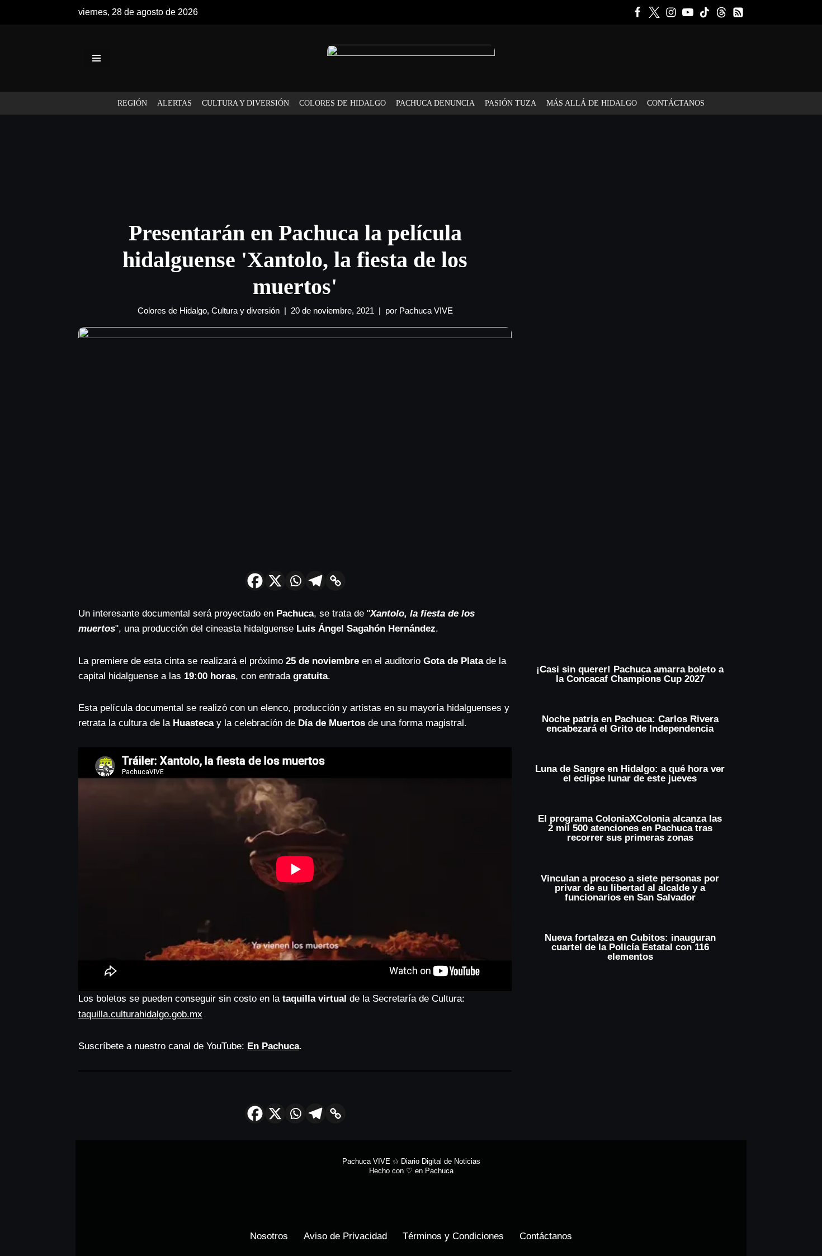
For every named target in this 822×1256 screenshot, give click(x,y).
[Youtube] (687, 12)
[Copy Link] (335, 581)
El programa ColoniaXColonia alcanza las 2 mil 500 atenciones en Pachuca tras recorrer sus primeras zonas (630, 828)
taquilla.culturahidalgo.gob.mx (140, 1014)
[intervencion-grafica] (411, 158)
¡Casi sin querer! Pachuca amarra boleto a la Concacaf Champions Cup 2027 (630, 674)
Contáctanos (676, 103)
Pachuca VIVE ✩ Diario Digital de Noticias (411, 1161)
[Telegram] (315, 581)
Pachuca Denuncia (435, 103)
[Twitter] (654, 12)
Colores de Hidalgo (342, 103)
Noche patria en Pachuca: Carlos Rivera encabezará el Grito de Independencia (630, 724)
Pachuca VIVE (426, 310)
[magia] (636, 510)
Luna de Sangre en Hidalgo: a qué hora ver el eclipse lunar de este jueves (630, 774)
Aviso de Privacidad (345, 1236)
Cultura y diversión (245, 103)
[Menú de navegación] (96, 58)
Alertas (174, 103)
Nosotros (269, 1236)
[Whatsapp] (295, 581)
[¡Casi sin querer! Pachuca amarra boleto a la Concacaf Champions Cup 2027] (630, 660)
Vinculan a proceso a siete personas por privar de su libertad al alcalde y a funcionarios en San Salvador (630, 888)
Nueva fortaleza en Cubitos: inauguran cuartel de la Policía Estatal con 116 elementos (630, 947)
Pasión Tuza (510, 103)
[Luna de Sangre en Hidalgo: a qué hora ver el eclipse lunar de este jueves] (630, 759)
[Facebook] (637, 12)
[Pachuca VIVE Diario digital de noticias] (411, 58)
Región (132, 103)
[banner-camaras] (636, 309)
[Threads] (721, 12)
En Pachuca (273, 1046)
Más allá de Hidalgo (591, 103)
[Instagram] (671, 12)
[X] (275, 581)
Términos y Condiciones (453, 1236)
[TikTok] (704, 12)
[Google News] (738, 12)
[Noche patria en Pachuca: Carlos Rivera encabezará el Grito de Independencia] (630, 709)
